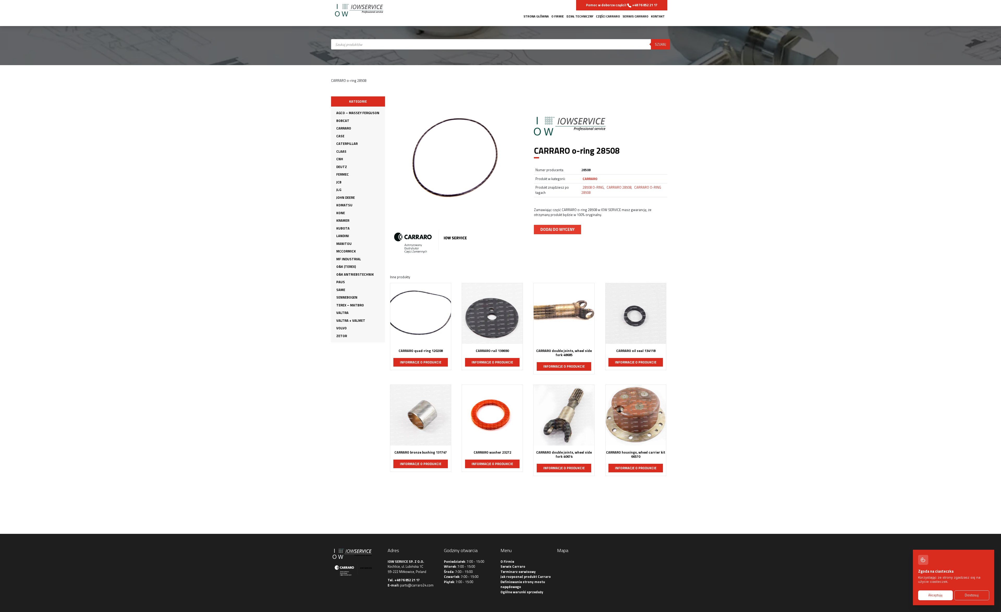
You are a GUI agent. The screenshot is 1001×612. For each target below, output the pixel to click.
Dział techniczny (579, 16)
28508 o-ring (593, 187)
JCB (338, 182)
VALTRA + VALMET (350, 320)
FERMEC (342, 174)
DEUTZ (341, 166)
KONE (340, 212)
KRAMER (342, 220)
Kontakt (658, 16)
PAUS (340, 282)
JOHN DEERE (345, 197)
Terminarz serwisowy (518, 571)
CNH (339, 159)
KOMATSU (344, 205)
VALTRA (342, 312)
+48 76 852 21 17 (407, 580)
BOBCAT (342, 120)
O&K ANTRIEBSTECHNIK (355, 274)
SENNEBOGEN (346, 297)
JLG (338, 189)
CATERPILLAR (347, 143)
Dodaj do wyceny (557, 229)
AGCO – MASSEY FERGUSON (357, 112)
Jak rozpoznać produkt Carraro (525, 576)
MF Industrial (348, 259)
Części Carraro (608, 16)
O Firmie (557, 16)
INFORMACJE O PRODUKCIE (420, 362)
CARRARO (343, 128)
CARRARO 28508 (619, 187)
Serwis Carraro (635, 16)
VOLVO (341, 328)
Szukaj (660, 44)
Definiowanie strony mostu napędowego (522, 584)
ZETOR (341, 335)
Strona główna (536, 16)
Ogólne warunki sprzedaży (521, 592)
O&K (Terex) (346, 266)
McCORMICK (346, 251)
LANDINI (342, 235)
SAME (340, 289)
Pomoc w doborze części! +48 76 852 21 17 (621, 5)
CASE (340, 136)
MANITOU (344, 243)
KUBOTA (343, 228)
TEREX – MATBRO (350, 305)
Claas (341, 151)
